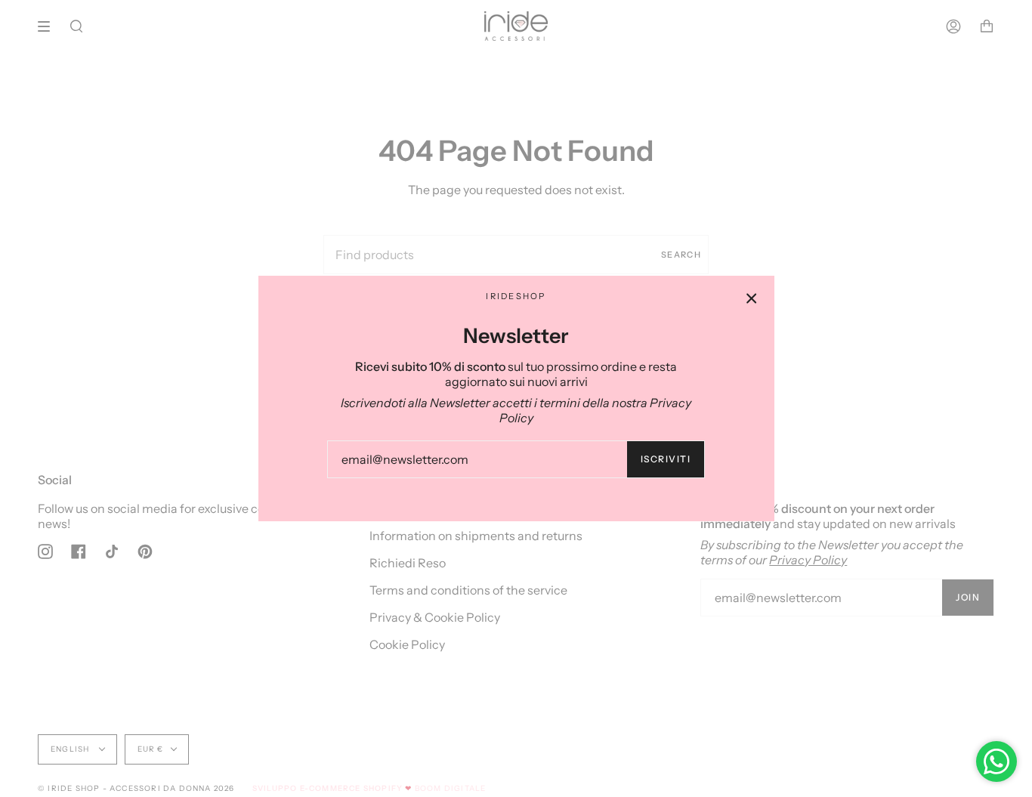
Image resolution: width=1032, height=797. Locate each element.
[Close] (751, 298)
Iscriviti (666, 459)
